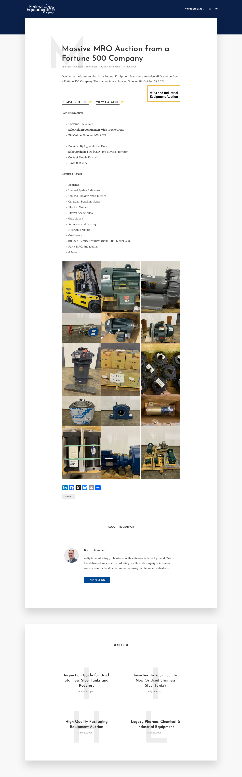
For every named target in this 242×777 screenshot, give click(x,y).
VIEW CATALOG (108, 102)
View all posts (97, 580)
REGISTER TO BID (75, 102)
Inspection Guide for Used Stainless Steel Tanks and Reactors (86, 681)
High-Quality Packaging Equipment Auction (86, 724)
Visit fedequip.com (194, 9)
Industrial (131, 66)
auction (68, 496)
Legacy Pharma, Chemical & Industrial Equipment (155, 724)
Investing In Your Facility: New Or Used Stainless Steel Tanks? (156, 681)
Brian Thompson (74, 66)
